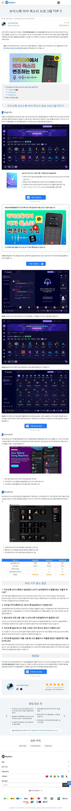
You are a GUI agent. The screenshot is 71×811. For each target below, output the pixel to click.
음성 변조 (30, 173)
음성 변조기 (9, 18)
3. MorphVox (12, 95)
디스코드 (29, 187)
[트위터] (66, 776)
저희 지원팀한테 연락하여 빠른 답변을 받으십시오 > (43, 730)
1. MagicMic (11, 90)
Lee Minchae (13, 23)
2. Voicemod (12, 92)
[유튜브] (47, 776)
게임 (24, 187)
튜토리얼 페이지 (24, 247)
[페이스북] (62, 776)
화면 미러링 (23, 746)
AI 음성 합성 (48, 746)
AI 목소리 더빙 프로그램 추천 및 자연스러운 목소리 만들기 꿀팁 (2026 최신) (23, 711)
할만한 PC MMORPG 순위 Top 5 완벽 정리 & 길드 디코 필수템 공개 (23, 717)
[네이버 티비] (58, 776)
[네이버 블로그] (51, 776)
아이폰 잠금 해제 (35, 746)
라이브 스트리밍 (38, 187)
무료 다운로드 (34, 264)
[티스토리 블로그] (55, 776)
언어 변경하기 (35, 791)
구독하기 (65, 785)
